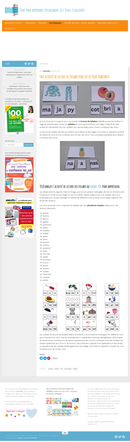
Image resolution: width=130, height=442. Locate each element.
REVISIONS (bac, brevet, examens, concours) (79, 22)
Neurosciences (31, 22)
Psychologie (42, 22)
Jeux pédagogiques (55, 22)
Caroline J (47, 71)
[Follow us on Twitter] (29, 64)
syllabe (75, 369)
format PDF (95, 186)
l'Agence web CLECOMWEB (27, 438)
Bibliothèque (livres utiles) (107, 22)
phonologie (68, 369)
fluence (63, 343)
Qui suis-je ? (9, 28)
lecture (57, 369)
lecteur (51, 369)
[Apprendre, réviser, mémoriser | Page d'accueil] (11, 10)
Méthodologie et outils (13, 22)
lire (62, 369)
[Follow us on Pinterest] (32, 64)
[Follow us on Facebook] (26, 64)
